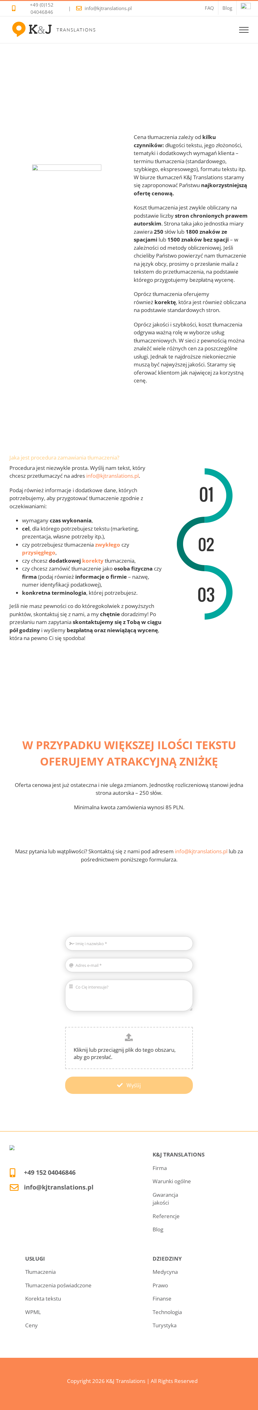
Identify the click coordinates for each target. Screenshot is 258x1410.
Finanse (162, 1298)
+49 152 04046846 (50, 1172)
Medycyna (165, 1271)
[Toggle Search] (222, 29)
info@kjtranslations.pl (108, 8)
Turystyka (165, 1325)
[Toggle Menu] (244, 30)
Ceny (31, 1325)
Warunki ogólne (172, 1181)
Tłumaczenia (40, 1271)
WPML (33, 1312)
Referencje (166, 1216)
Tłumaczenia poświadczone (58, 1285)
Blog (158, 1229)
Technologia (167, 1312)
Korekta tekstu (43, 1298)
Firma (160, 1168)
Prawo (160, 1285)
